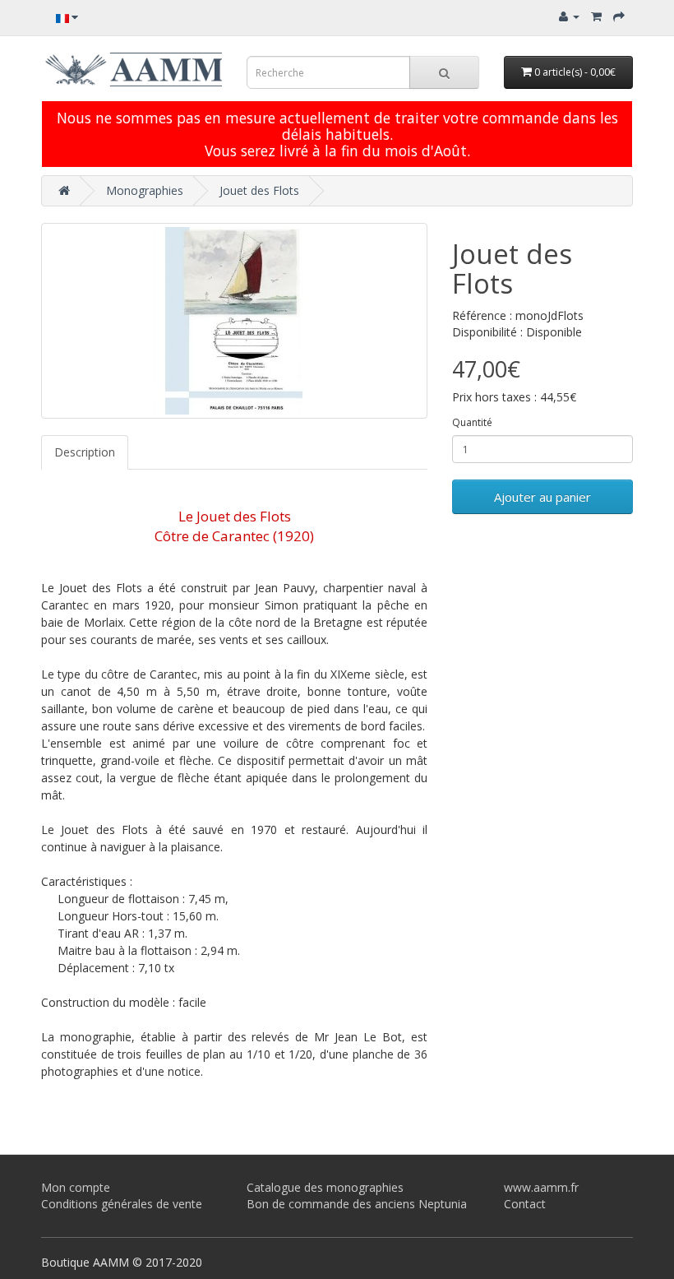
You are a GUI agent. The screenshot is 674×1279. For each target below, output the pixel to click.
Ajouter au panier (542, 497)
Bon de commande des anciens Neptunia (357, 1204)
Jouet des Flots (259, 190)
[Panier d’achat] (596, 16)
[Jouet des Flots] (234, 321)
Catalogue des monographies (325, 1187)
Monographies (144, 190)
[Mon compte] (569, 16)
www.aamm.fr (541, 1187)
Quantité (472, 422)
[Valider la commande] (619, 16)
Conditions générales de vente (121, 1204)
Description (84, 452)
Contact (525, 1204)
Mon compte (75, 1187)
